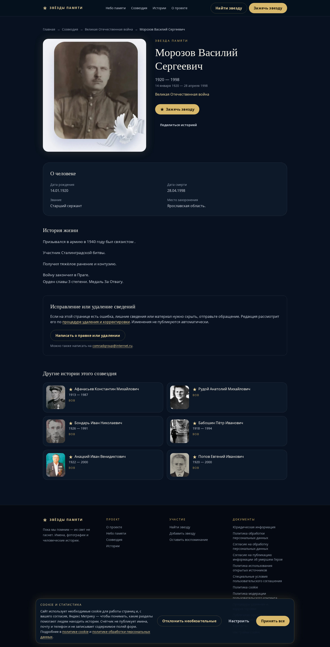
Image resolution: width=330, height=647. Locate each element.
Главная (49, 29)
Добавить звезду (182, 533)
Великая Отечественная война (109, 29)
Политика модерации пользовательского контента (255, 595)
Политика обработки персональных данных (250, 535)
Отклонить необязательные (189, 620)
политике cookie (75, 631)
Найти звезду (229, 8)
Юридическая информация (254, 527)
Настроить (239, 620)
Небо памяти (116, 8)
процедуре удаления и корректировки (96, 321)
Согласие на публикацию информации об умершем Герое (258, 557)
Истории (159, 8)
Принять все (273, 620)
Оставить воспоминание (188, 539)
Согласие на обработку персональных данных (250, 546)
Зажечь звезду (268, 8)
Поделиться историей (178, 125)
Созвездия (139, 8)
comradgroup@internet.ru (112, 346)
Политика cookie (245, 587)
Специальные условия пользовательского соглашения (257, 578)
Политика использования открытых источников (252, 568)
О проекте (179, 8)
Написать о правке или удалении (87, 335)
